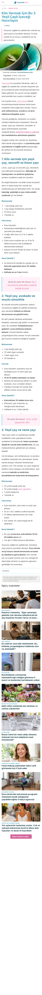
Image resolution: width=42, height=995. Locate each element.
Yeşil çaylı (6, 83)
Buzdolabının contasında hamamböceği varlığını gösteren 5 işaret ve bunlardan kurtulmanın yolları (21, 677)
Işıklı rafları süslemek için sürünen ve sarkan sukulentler (20, 707)
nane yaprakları (24, 489)
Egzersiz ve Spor (8, 792)
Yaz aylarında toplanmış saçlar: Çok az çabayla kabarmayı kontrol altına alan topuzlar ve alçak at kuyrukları (21, 828)
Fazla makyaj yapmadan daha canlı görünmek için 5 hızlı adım (19, 767)
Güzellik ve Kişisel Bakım (11, 763)
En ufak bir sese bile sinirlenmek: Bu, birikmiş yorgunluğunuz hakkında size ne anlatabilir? (20, 646)
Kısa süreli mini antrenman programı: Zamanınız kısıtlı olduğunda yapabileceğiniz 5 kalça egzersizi (20, 797)
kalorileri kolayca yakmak (27, 132)
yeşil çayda (22, 101)
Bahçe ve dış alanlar (9, 704)
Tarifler (4, 8)
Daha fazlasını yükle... (21, 837)
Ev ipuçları (5, 672)
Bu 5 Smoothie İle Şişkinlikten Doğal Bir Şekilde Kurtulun (22, 285)
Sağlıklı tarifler (13, 8)
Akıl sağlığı (6, 610)
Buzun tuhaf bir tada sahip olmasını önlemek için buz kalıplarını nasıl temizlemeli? (19, 737)
